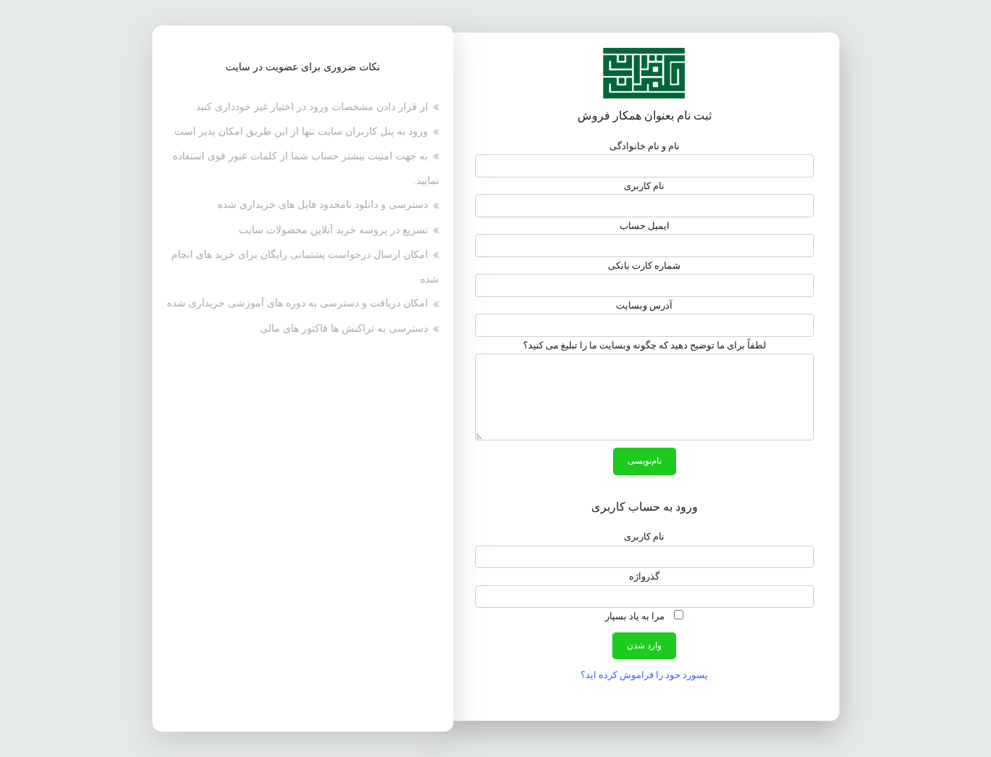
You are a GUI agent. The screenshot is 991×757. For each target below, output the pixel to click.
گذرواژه (644, 576)
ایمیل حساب (645, 225)
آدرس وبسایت (644, 305)
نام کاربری (644, 185)
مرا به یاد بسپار (636, 616)
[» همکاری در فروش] (644, 72)
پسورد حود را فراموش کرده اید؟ (644, 674)
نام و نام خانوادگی (644, 146)
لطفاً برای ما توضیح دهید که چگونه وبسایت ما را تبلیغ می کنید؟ (644, 345)
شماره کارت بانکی (644, 265)
